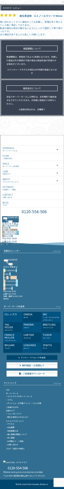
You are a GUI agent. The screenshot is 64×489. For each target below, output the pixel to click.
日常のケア (10, 410)
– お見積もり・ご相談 (14, 441)
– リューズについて (13, 413)
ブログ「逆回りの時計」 (16, 448)
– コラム (9, 399)
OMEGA (28, 315)
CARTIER (29, 336)
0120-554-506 (34, 211)
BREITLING (49, 326)
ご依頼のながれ (12, 407)
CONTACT (8, 195)
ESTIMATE (9, 188)
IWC (51, 316)
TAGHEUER (8, 327)
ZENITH (47, 346)
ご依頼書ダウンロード (33, 373)
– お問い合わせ (12, 444)
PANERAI (29, 326)
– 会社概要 (10, 427)
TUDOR (47, 336)
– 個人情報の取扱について (16, 434)
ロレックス (10, 314)
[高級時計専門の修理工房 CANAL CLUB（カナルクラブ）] (15, 462)
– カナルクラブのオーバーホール (19, 396)
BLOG (5, 203)
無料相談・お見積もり (33, 365)
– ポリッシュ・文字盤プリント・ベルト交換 (23, 403)
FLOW (7, 157)
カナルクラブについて (15, 421)
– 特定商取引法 (12, 431)
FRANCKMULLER (10, 337)
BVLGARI (9, 346)
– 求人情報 (10, 437)
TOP (8, 390)
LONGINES (30, 346)
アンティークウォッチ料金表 (33, 357)
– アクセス (10, 424)
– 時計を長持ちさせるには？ (17, 417)
